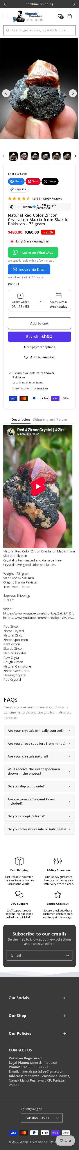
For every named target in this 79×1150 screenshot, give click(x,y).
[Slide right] (75, 156)
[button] (5, 16)
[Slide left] (3, 156)
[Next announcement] (74, 4)
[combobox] (39, 30)
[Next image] (73, 93)
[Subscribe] (67, 955)
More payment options (39, 347)
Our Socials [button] (19, 997)
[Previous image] (6, 93)
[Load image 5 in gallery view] (56, 156)
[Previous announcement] (5, 4)
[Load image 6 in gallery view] (67, 156)
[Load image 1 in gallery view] (13, 156)
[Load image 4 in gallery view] (45, 156)
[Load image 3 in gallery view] (35, 156)
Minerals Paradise (31, 1141)
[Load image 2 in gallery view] (24, 156)
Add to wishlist (42, 357)
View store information (30, 388)
